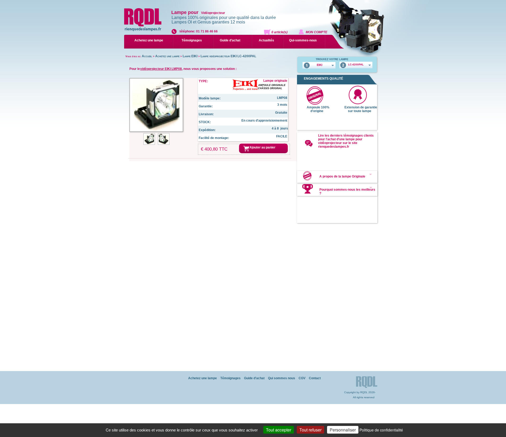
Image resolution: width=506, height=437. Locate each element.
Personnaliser (343, 430)
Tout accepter (278, 430)
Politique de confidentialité (381, 430)
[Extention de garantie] (357, 103)
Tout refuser (310, 430)
